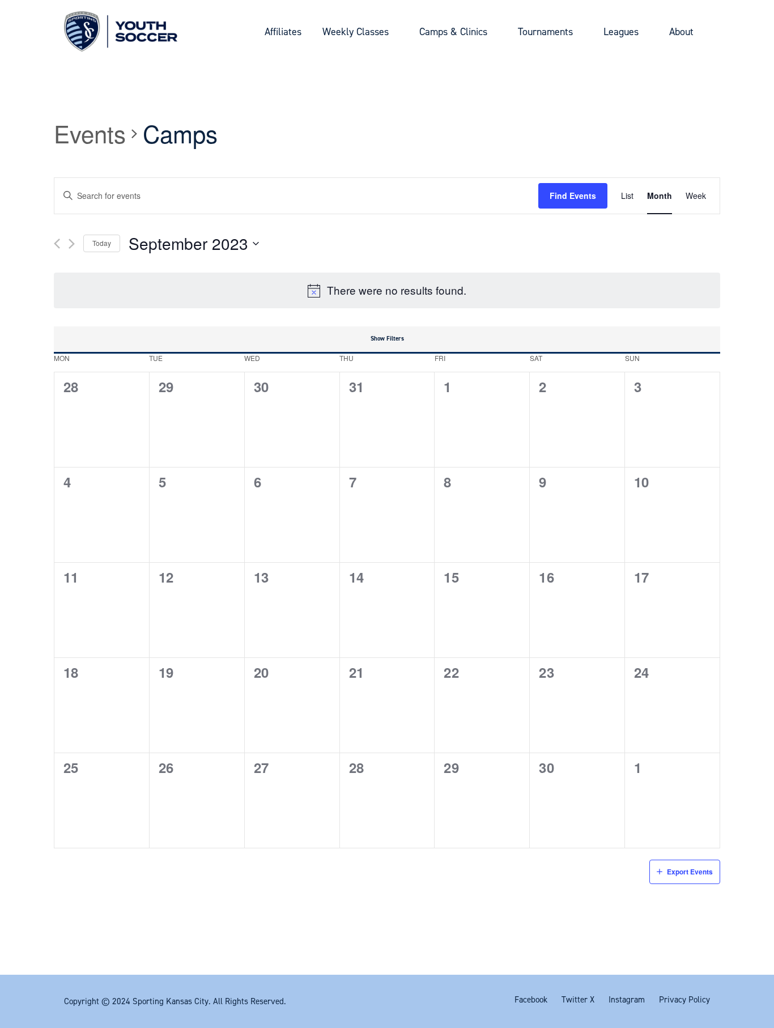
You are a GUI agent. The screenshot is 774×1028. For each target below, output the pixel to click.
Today (101, 243)
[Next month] (72, 244)
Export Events (690, 871)
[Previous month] (57, 244)
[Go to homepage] (120, 31)
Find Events (573, 195)
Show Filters (387, 338)
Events (90, 133)
